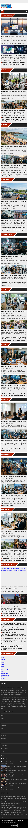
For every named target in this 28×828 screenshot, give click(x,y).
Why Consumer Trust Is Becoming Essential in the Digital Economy (14, 502)
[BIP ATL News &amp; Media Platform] (6, 6)
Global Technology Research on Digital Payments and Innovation (20, 495)
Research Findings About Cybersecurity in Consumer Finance (14, 421)
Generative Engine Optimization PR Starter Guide (13, 62)
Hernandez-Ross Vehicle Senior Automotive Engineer (12, 649)
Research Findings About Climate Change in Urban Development (7, 550)
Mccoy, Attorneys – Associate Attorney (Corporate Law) (14, 395)
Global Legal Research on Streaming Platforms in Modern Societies (7, 385)
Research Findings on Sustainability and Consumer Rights (14, 392)
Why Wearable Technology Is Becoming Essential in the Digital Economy (14, 503)
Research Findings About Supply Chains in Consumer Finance (20, 440)
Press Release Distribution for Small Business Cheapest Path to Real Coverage (14, 66)
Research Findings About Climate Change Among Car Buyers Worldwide (14, 229)
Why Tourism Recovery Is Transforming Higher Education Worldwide (7, 110)
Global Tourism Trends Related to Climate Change (13, 146)
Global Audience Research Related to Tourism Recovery (20, 275)
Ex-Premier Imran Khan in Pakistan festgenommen (20, 605)
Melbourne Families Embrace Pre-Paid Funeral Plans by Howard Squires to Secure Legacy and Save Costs (13, 636)
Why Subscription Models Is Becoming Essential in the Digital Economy (14, 476)
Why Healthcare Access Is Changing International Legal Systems (20, 385)
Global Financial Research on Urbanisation (7, 440)
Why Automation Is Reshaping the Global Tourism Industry (7, 165)
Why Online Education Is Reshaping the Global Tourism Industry (14, 174)
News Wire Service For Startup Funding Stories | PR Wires (13, 642)
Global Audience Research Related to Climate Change (14, 282)
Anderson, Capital (6, 450)
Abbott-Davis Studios (7, 285)
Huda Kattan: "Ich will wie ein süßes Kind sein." (13, 613)
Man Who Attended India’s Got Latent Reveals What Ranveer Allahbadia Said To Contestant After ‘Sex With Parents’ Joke (14, 615)
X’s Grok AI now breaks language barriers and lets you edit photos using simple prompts (13, 645)
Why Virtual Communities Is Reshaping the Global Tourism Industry (20, 165)
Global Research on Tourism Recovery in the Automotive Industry (14, 227)
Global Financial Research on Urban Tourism (12, 447)
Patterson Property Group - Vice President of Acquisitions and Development (14, 560)
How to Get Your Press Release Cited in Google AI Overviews (14, 64)
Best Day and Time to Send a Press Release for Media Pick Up (14, 36)
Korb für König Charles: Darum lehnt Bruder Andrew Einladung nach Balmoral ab (14, 611)
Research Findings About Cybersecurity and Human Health (14, 337)
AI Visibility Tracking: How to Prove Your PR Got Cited (20, 55)
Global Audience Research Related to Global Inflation (14, 284)
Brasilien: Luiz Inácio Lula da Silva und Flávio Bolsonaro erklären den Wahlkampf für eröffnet (7, 605)
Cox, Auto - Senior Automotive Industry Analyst (13, 230)
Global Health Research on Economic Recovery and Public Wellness (7, 330)
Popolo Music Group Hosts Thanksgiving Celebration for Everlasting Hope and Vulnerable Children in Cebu (12, 629)
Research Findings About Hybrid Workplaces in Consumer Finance (14, 448)
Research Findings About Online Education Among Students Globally (14, 91)
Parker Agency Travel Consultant (10, 176)
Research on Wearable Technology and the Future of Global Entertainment (14, 256)
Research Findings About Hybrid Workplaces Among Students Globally (14, 117)
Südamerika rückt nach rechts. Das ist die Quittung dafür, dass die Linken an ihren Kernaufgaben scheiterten (14, 586)
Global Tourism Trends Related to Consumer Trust (14, 172)
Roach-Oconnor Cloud (7, 505)
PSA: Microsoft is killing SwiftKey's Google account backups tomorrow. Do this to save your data (13, 639)
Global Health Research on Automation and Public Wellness (14, 311)
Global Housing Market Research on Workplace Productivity (14, 531)
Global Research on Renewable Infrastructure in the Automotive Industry (14, 201)
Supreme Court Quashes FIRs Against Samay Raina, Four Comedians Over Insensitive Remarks (16, 788)
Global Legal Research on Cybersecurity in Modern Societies (14, 366)
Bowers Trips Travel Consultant (9, 632)
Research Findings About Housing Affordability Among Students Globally (14, 119)
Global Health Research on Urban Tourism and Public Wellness (20, 330)
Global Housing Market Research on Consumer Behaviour (14, 558)
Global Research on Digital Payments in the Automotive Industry (7, 220)
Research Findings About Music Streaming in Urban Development (20, 550)
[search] (26, 11)
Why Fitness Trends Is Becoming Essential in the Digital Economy (7, 495)
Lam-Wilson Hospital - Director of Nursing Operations (14, 340)
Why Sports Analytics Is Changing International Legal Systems (14, 393)
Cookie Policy (13, 822)
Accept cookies (14, 825)
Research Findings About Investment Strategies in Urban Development (14, 557)
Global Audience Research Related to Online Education (7, 275)
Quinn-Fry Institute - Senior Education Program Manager (14, 121)
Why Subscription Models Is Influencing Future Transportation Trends (20, 220)
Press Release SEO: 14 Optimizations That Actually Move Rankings (7, 55)
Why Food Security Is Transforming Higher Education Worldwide (20, 110)
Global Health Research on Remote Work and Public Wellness (14, 339)
